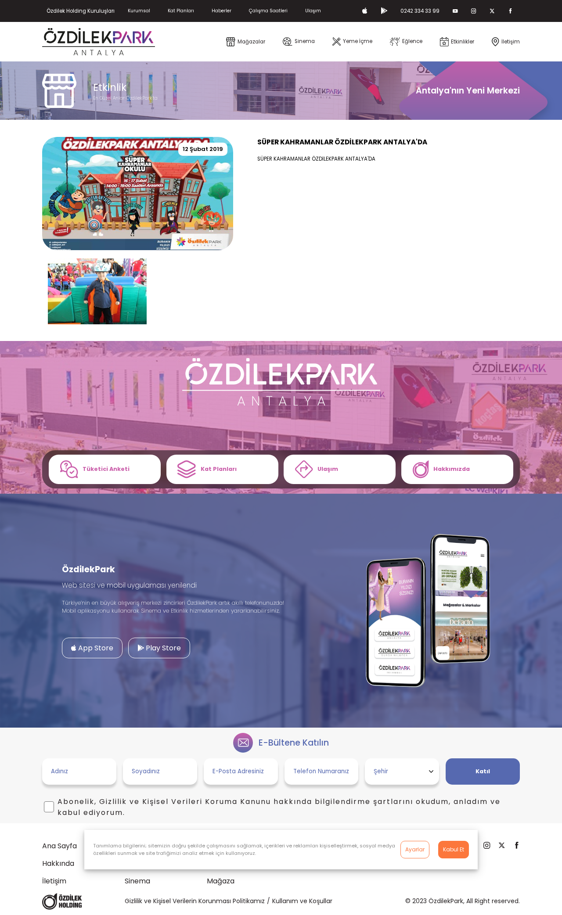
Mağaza (220, 881)
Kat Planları (181, 10)
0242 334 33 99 (420, 10)
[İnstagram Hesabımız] (474, 11)
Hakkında (58, 863)
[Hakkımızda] (457, 469)
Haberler (221, 10)
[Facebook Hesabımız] (510, 11)
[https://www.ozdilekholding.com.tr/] (62, 901)
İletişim (54, 881)
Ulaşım (313, 10)
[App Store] (365, 11)
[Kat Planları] (222, 469)
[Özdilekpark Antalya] (98, 41)
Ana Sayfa (59, 846)
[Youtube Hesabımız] (455, 11)
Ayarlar (415, 849)
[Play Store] (384, 11)
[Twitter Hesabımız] (492, 11)
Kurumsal (139, 10)
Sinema (137, 881)
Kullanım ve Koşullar (302, 901)
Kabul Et (453, 849)
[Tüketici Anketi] (105, 469)
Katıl (483, 771)
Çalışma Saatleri (268, 10)
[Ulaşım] (340, 469)
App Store (94, 648)
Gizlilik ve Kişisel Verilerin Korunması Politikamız (195, 901)
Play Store (162, 648)
